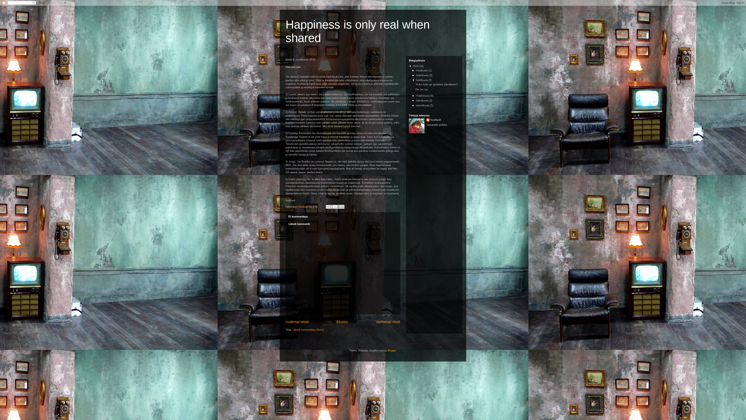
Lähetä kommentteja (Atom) (308, 329)
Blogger (392, 350)
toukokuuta (422, 75)
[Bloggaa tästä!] (331, 207)
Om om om (421, 89)
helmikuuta (422, 100)
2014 (416, 66)
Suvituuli (435, 119)
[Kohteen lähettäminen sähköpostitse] (328, 207)
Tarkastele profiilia (436, 124)
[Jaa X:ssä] (335, 207)
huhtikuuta (422, 80)
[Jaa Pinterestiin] (342, 207)
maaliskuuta (423, 95)
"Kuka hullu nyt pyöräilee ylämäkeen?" (436, 84)
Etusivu (342, 322)
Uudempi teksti (297, 322)
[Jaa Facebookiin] (339, 207)
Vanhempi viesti (388, 322)
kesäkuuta (422, 70)
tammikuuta (423, 105)
